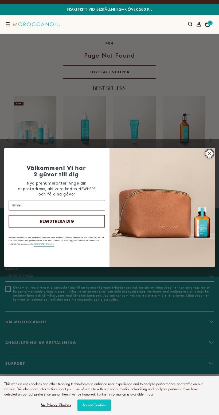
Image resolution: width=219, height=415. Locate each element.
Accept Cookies (94, 404)
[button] (7, 24)
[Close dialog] (209, 153)
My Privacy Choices (56, 404)
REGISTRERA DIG (57, 221)
